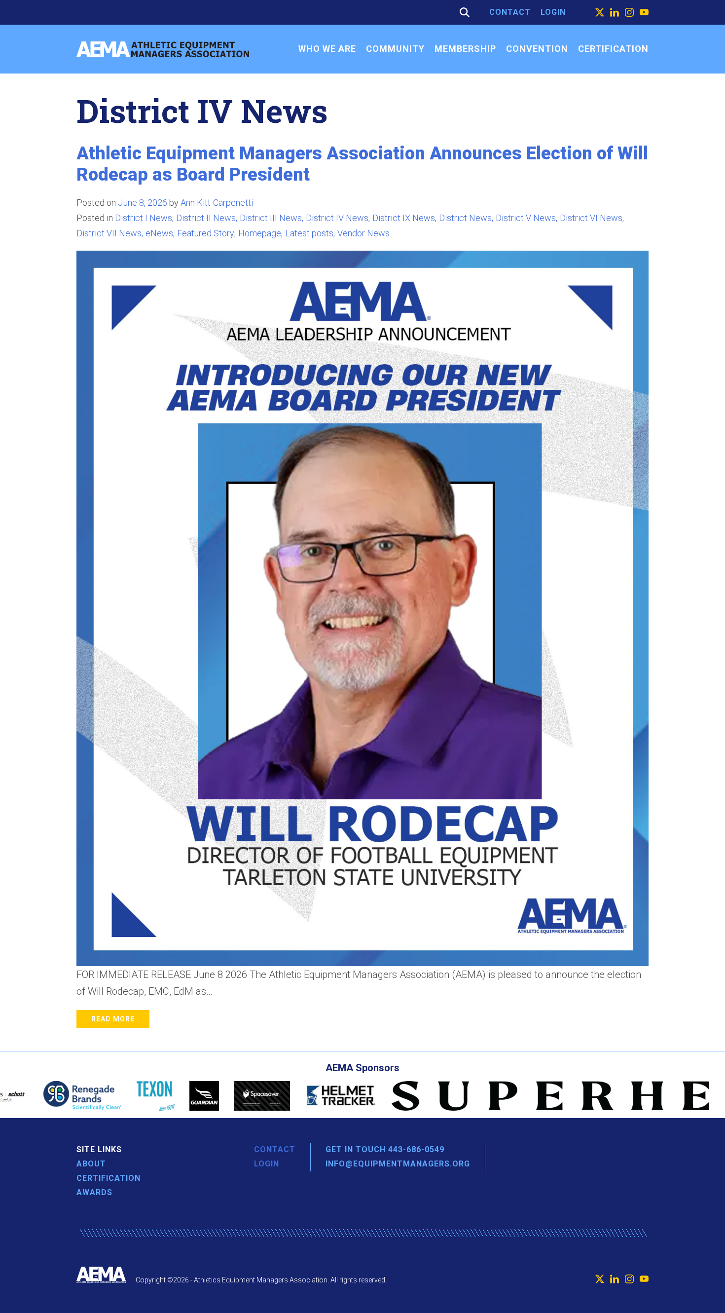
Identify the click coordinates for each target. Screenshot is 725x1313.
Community (395, 48)
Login (553, 12)
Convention (537, 48)
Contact (510, 12)
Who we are (327, 48)
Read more (113, 1019)
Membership (465, 48)
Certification (613, 48)
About (91, 1163)
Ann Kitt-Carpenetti (217, 202)
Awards (94, 1192)
